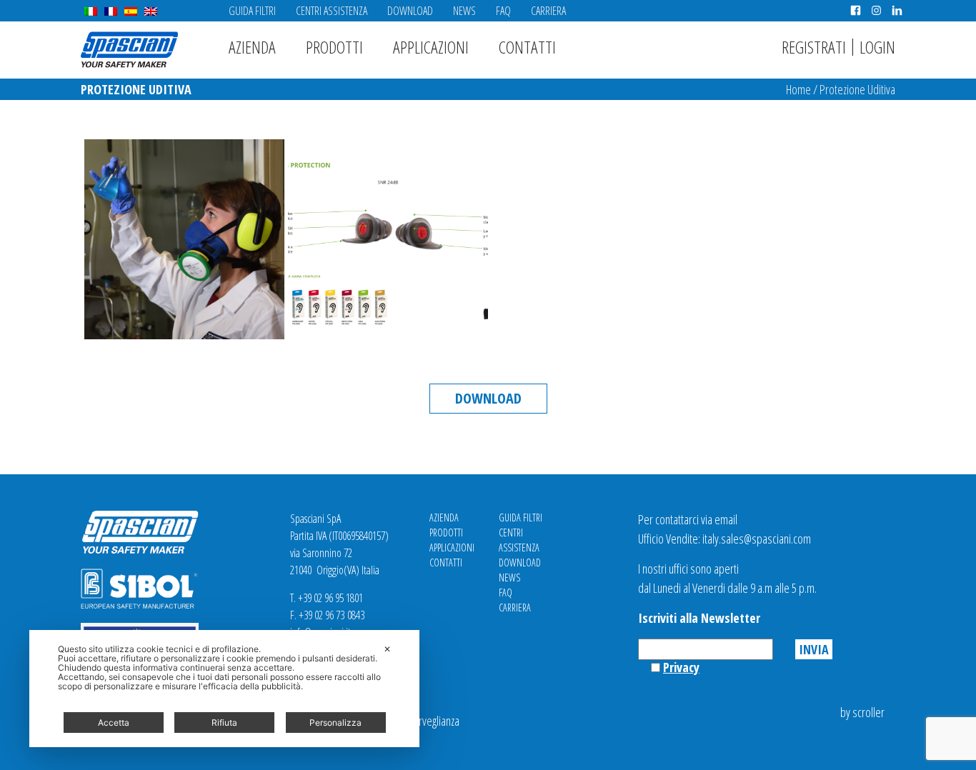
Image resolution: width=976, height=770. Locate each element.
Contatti (527, 47)
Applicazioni (431, 47)
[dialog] (224, 688)
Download (410, 11)
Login (877, 47)
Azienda (252, 47)
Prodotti (334, 47)
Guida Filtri (252, 11)
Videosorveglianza (421, 720)
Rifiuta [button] (224, 722)
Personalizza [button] (335, 722)
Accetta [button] (113, 722)
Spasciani (129, 49)
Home (798, 89)
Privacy (681, 667)
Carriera (548, 11)
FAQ (503, 11)
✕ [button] (387, 649)
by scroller (862, 712)
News (464, 11)
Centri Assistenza (331, 11)
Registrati (814, 47)
